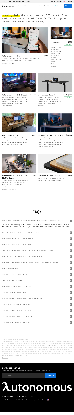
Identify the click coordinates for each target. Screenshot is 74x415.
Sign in (69, 1)
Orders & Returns (56, 1)
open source (12, 63)
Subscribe (50, 375)
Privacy (33, 399)
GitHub (33, 349)
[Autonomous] (8, 6)
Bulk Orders (47, 6)
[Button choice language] (64, 1)
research (4, 63)
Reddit (27, 399)
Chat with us (41, 399)
